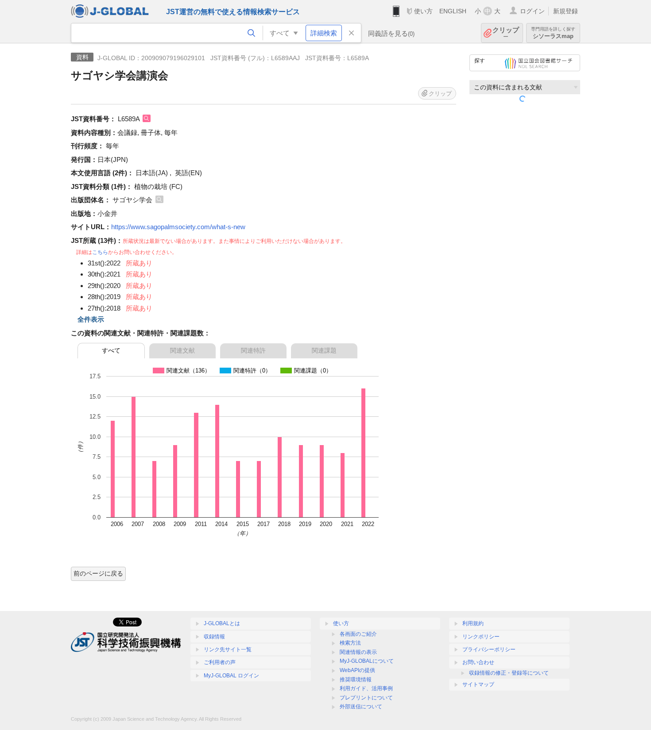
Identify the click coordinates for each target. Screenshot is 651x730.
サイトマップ (478, 684)
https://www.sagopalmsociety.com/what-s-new (178, 227)
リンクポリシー (481, 637)
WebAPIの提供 (357, 670)
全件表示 (91, 319)
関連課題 (324, 350)
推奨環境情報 (356, 679)
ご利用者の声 (220, 662)
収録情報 (214, 637)
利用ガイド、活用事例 (366, 688)
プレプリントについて (366, 698)
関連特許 (253, 350)
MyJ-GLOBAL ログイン (231, 675)
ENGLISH (452, 11)
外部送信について (361, 706)
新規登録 (565, 11)
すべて (111, 350)
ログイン (532, 11)
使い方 (423, 11)
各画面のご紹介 (358, 634)
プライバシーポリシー (488, 649)
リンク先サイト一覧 (228, 649)
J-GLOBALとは (222, 623)
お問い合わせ (478, 662)
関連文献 (182, 350)
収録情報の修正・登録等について (509, 673)
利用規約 (473, 623)
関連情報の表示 (358, 652)
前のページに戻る (98, 573)
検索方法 (350, 643)
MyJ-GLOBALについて (367, 661)
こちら (100, 252)
